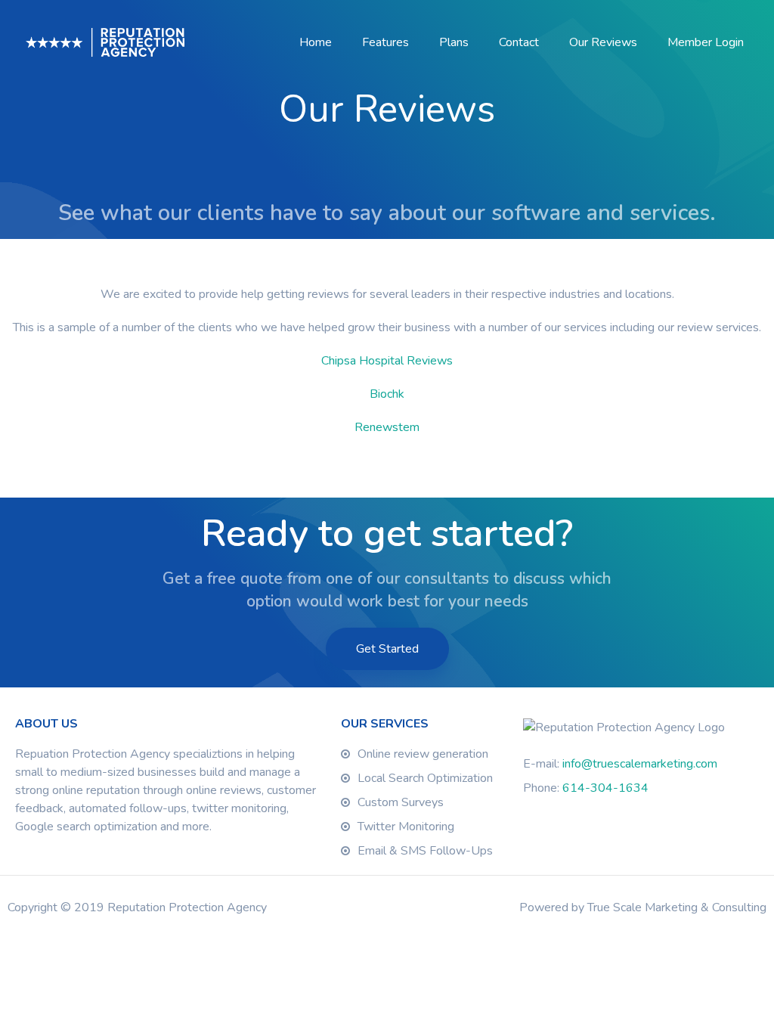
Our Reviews (603, 42)
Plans (454, 42)
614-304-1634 (605, 788)
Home (315, 42)
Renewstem (387, 427)
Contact (519, 42)
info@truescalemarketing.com (639, 763)
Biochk (387, 394)
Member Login (705, 42)
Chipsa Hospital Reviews (387, 360)
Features (385, 42)
